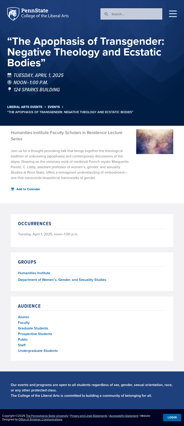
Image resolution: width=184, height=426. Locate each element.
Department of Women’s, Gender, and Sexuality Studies (62, 280)
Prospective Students (35, 333)
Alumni (23, 317)
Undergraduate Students (38, 350)
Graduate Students (33, 328)
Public (23, 339)
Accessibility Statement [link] (123, 416)
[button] (173, 13)
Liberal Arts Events (24, 107)
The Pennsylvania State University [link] (47, 416)
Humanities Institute (34, 273)
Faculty (24, 322)
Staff (22, 345)
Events (54, 107)
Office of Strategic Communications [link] (40, 419)
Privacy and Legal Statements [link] (88, 416)
